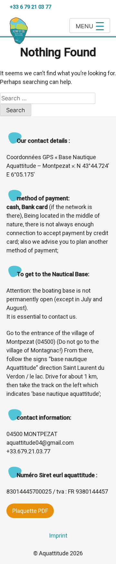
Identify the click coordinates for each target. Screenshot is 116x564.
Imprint (58, 535)
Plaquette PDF (30, 510)
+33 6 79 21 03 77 (30, 7)
